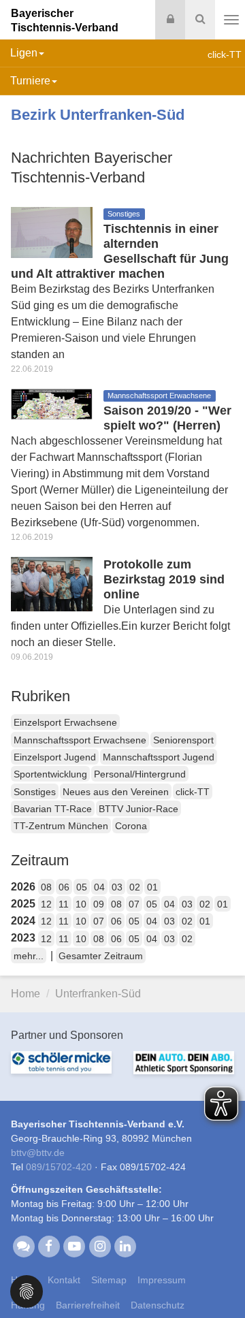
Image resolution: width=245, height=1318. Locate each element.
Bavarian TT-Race (53, 808)
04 (99, 887)
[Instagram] (99, 1245)
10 (81, 904)
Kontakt (64, 1279)
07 (134, 904)
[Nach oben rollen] (217, 1280)
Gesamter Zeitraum (101, 955)
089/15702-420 (59, 1166)
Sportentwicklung (50, 774)
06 (64, 887)
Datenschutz (157, 1305)
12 (46, 904)
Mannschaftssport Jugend (158, 757)
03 (117, 887)
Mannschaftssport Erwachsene (80, 740)
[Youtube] (74, 1245)
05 (81, 887)
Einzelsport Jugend (55, 757)
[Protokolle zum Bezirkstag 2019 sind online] (52, 583)
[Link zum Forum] (23, 1245)
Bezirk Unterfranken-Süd (97, 114)
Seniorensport (183, 740)
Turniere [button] (30, 80)
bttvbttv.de (38, 1152)
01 (152, 887)
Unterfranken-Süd (98, 993)
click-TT (193, 791)
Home (25, 993)
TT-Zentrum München (61, 825)
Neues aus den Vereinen (116, 791)
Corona (131, 825)
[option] (61, 1070)
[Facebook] (48, 1245)
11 (64, 904)
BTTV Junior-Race (138, 808)
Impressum (161, 1279)
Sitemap (109, 1279)
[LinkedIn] (124, 1245)
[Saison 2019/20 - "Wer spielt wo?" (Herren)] (52, 403)
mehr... (29, 955)
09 (98, 904)
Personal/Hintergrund (140, 774)
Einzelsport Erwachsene (65, 722)
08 (46, 887)
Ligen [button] (23, 53)
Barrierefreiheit (88, 1305)
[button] (26, 1290)
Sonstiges (35, 791)
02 (134, 887)
